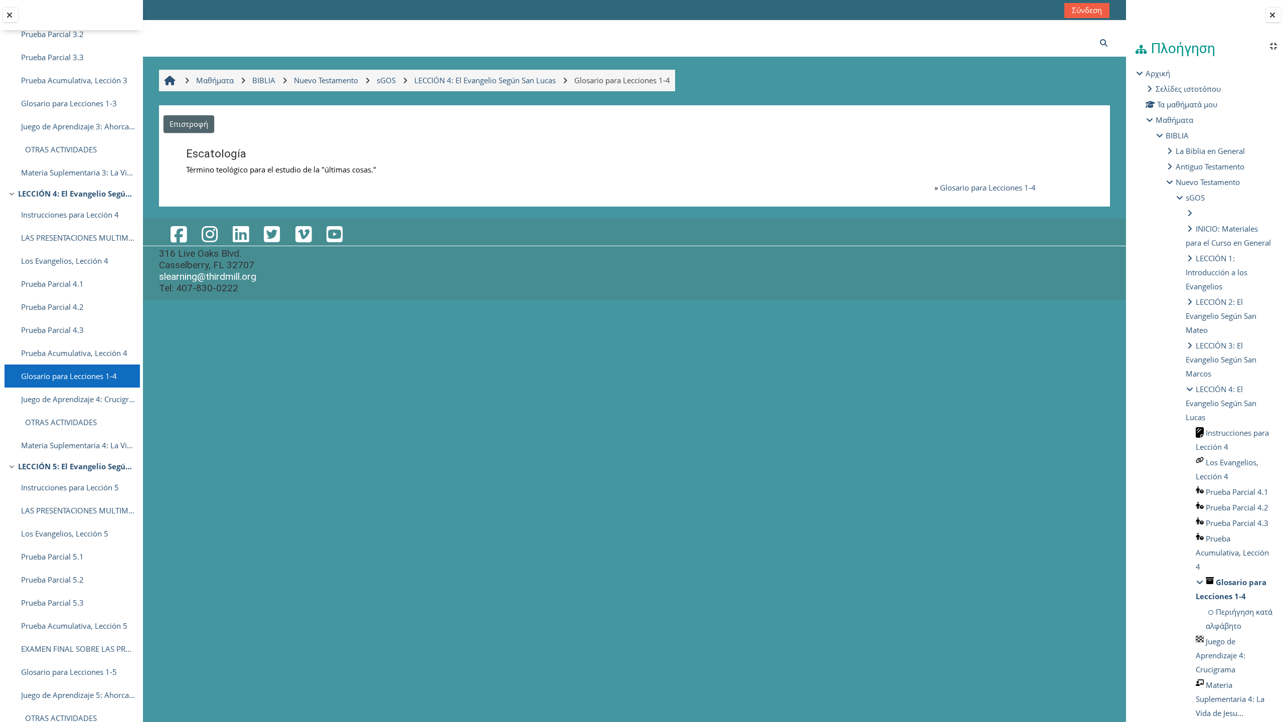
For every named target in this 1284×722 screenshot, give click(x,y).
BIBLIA (1177, 135)
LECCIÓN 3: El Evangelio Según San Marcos (1221, 359)
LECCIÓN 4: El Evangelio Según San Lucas (76, 194)
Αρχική (1158, 73)
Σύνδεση (1087, 10)
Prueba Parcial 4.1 (52, 284)
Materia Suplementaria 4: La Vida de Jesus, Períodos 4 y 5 (78, 445)
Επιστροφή (189, 124)
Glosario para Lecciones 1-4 (69, 376)
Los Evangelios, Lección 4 (64, 261)
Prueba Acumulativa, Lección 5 (74, 626)
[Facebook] (178, 234)
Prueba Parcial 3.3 (52, 57)
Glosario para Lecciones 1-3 (69, 103)
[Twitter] (271, 234)
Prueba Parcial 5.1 (52, 557)
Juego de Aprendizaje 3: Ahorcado (78, 126)
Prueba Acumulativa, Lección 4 (74, 353)
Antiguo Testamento (1210, 166)
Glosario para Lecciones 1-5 (69, 672)
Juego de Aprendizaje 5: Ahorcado (78, 695)
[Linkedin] (240, 234)
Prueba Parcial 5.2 (52, 580)
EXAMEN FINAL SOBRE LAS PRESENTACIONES (78, 649)
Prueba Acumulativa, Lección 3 (74, 80)
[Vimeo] (303, 234)
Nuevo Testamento (1208, 182)
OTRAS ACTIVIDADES (59, 149)
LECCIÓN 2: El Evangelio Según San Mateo (1221, 316)
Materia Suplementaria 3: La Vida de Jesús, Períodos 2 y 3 (78, 172)
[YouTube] (334, 234)
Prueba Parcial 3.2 (52, 34)
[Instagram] (209, 234)
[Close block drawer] (1273, 15)
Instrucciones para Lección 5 (70, 487)
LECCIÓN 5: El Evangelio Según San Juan (76, 466)
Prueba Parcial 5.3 (52, 603)
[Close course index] (11, 15)
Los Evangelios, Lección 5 (64, 533)
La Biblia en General (1210, 151)
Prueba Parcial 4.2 (52, 307)
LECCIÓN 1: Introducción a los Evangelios (1216, 272)
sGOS (1195, 198)
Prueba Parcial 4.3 (52, 330)
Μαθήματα (1174, 120)
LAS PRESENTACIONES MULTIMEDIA (78, 238)
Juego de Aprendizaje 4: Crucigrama (78, 399)
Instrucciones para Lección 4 (70, 215)
